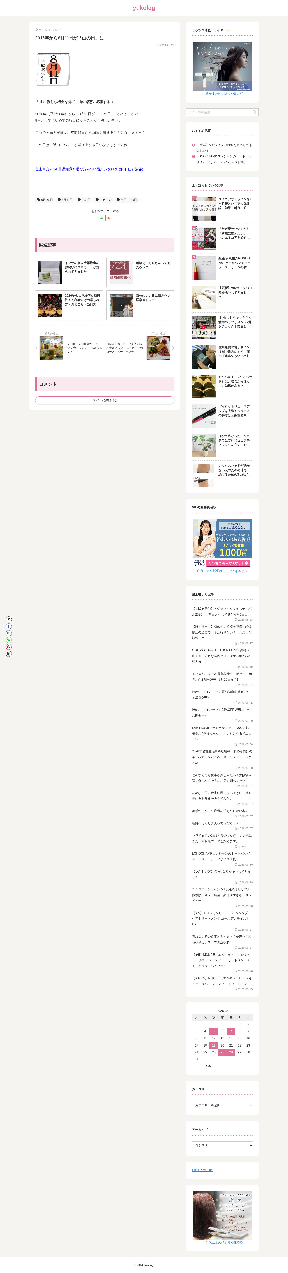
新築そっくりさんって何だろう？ (215, 823)
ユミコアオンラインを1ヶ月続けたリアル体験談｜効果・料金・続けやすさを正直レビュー (222, 895)
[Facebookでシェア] (9, 626)
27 (222, 1052)
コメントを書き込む (104, 400)
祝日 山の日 (128, 200)
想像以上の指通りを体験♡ (224, 1242)
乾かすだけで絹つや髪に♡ (224, 93)
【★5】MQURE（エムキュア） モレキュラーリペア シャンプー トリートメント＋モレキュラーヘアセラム (221, 960)
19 (214, 1045)
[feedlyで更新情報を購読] (101, 218)
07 (210, 1066)
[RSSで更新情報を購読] (108, 218)
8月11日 (67, 200)
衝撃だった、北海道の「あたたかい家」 (220, 811)
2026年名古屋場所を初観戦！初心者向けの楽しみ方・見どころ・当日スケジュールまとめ (222, 757)
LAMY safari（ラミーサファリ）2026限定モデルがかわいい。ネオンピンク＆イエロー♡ (222, 733)
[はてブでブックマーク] (9, 633)
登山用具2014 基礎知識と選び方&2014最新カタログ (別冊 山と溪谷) (89, 169)
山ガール (105, 200)
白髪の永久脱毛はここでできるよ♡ (222, 571)
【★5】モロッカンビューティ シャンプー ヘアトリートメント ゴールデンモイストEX (221, 918)
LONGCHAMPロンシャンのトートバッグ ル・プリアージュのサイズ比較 (224, 159)
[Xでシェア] (9, 619)
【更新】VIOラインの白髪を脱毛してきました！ (224, 147)
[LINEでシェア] (9, 640)
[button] (9, 654)
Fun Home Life (202, 1170)
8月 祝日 (47, 200)
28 (231, 1052)
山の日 (86, 200)
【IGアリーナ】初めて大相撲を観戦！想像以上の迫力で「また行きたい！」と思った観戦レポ (222, 632)
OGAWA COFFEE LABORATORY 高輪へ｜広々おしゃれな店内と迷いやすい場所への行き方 (222, 656)
